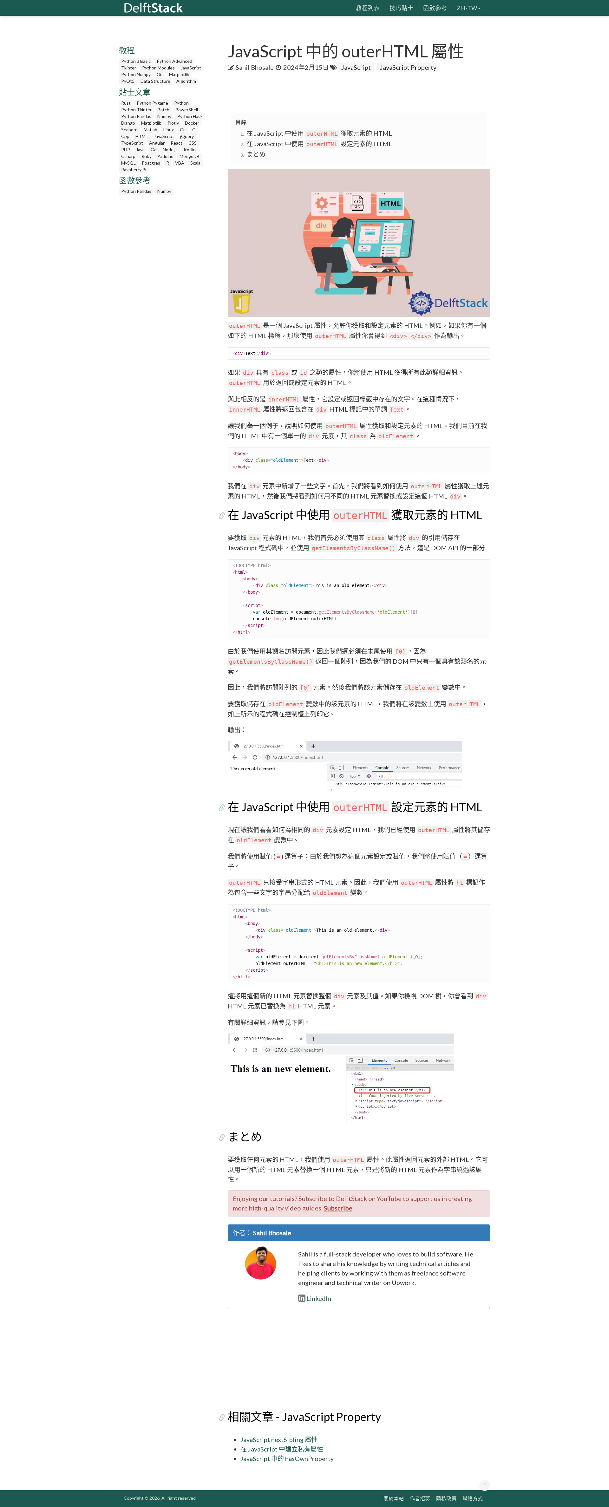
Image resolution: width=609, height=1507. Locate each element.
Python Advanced (174, 61)
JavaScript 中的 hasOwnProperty (287, 1458)
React (176, 143)
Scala (195, 163)
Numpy (164, 116)
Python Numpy (136, 74)
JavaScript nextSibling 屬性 (279, 1439)
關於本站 (393, 1498)
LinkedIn (318, 1298)
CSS (192, 143)
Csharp (128, 156)
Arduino (166, 156)
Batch (163, 109)
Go (154, 149)
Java (140, 149)
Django (128, 123)
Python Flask (190, 116)
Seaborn (129, 129)
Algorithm (186, 81)
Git (160, 74)
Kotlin (190, 149)
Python (181, 103)
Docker (192, 123)
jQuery (187, 136)
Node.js (170, 149)
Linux (168, 129)
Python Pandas (136, 116)
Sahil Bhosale (255, 67)
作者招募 (420, 1498)
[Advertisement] (25, 122)
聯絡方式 (472, 1498)
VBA (179, 163)
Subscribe (338, 1208)
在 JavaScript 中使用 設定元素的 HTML (319, 143)
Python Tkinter (136, 109)
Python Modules (158, 67)
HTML (141, 136)
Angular (157, 143)
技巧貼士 (402, 7)
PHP (125, 149)
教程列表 (368, 7)
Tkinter (128, 67)
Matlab (150, 129)
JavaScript (191, 67)
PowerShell (186, 109)
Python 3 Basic (136, 61)
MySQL (128, 163)
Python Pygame (152, 103)
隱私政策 (446, 1498)
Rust (126, 103)
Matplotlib (179, 74)
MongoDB (190, 156)
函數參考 (435, 7)
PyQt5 (127, 81)
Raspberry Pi (133, 169)
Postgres (151, 163)
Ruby (146, 156)
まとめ (255, 154)
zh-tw (467, 7)
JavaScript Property (408, 67)
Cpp (125, 136)
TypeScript (132, 143)
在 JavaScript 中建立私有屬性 (281, 1449)
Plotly (173, 123)
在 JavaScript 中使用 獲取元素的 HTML (319, 133)
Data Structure (155, 81)
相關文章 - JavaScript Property (304, 1417)
